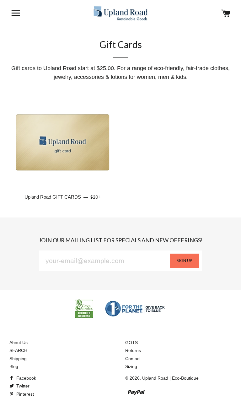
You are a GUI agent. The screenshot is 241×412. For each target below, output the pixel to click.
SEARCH (18, 350)
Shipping (18, 358)
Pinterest (24, 394)
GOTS (131, 342)
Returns (133, 350)
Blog (13, 366)
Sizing (131, 366)
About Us (18, 342)
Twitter (22, 385)
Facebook (25, 378)
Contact (133, 358)
